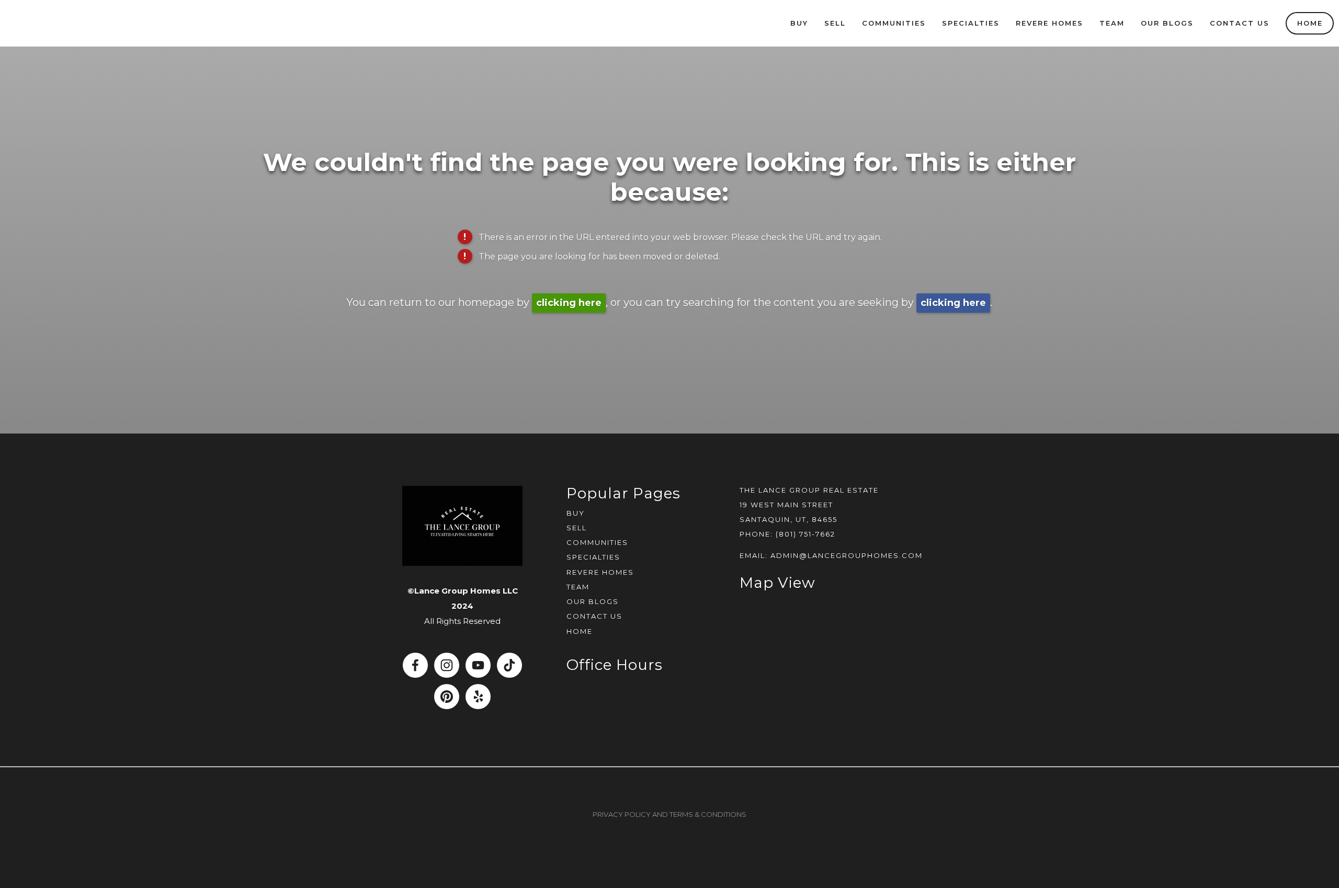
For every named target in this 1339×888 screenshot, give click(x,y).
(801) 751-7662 (805, 534)
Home (1310, 23)
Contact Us (1239, 23)
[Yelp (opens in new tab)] (478, 696)
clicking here (569, 303)
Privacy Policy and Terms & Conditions (669, 814)
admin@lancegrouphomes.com (846, 555)
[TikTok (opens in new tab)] (509, 665)
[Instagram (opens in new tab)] (446, 665)
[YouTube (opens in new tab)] (478, 665)
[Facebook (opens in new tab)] (415, 665)
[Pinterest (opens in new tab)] (446, 696)
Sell (835, 23)
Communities (894, 23)
